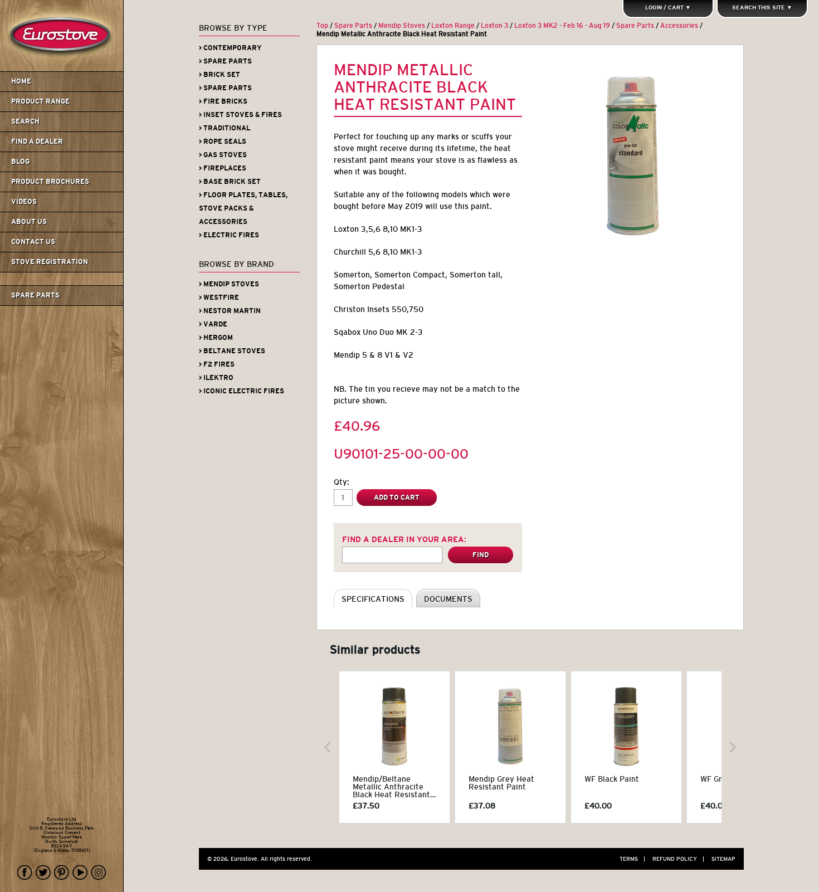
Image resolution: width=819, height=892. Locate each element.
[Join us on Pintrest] (61, 873)
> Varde (213, 324)
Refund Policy (678, 859)
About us (29, 222)
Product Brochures (50, 182)
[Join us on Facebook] (25, 873)
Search (25, 121)
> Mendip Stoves (229, 284)
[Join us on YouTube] (80, 873)
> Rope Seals (222, 141)
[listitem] (394, 747)
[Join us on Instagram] (98, 873)
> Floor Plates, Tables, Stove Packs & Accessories (243, 208)
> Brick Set (219, 75)
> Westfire (219, 297)
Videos (24, 202)
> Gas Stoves (223, 155)
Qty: (341, 481)
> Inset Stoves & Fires (240, 115)
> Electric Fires (229, 235)
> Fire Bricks (223, 101)
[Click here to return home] (63, 69)
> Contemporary (230, 48)
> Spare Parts (225, 61)
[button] (327, 747)
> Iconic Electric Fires (241, 391)
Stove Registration (49, 262)
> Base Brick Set (230, 182)
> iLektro (216, 378)
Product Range (40, 101)
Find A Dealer (37, 141)
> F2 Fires (217, 364)
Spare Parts (35, 295)
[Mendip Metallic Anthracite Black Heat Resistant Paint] (633, 156)
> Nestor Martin (230, 311)
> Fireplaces (222, 168)
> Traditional (224, 128)
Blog (20, 161)
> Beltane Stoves (232, 351)
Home (21, 81)
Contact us (33, 242)
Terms (632, 859)
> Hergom (216, 338)
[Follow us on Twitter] (43, 873)
